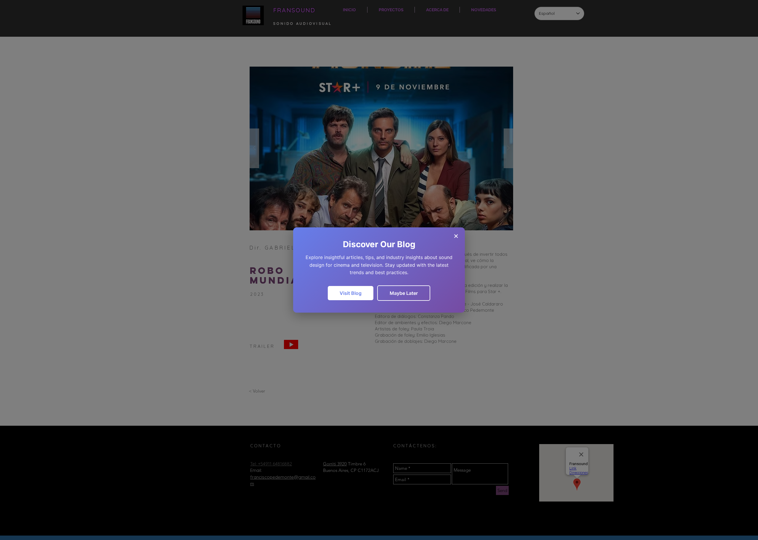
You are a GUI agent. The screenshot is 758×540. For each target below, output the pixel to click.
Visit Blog (351, 293)
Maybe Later (404, 293)
